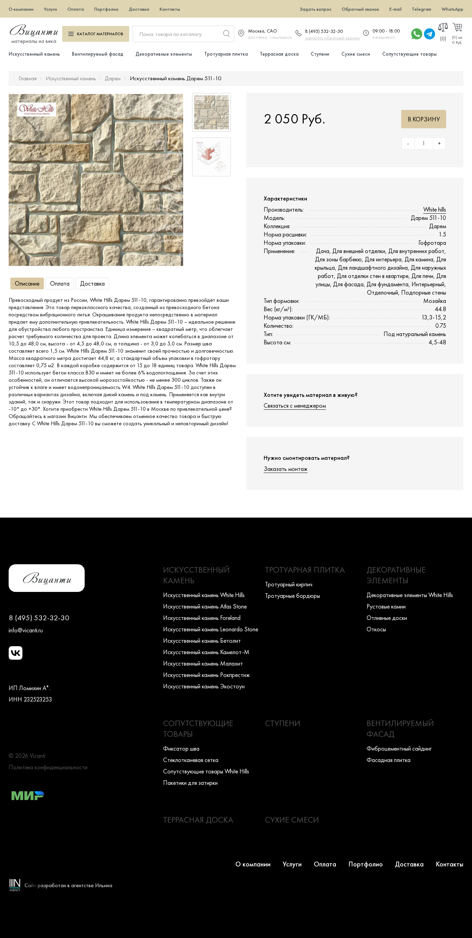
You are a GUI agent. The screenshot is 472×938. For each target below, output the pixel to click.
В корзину (424, 119)
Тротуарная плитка (226, 53)
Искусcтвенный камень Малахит (203, 663)
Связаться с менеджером (295, 405)
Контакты (170, 9)
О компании (21, 9)
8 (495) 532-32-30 (324, 31)
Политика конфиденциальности (48, 767)
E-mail (395, 9)
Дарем (113, 78)
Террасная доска (279, 53)
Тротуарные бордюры (292, 596)
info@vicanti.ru (26, 630)
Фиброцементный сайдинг (399, 748)
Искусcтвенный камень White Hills (204, 595)
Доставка (139, 9)
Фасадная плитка (388, 760)
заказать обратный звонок (332, 38)
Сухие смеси (355, 53)
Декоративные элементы (163, 53)
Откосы (376, 629)
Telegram (421, 9)
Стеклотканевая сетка (190, 760)
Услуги (50, 9)
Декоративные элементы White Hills (410, 595)
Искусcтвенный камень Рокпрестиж (206, 675)
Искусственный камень (34, 53)
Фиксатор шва (181, 748)
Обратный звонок (360, 9)
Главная (28, 78)
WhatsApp (452, 9)
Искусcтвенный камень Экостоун (204, 686)
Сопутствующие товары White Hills (206, 771)
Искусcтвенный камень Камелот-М (206, 652)
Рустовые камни (386, 606)
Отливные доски (387, 618)
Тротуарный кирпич (288, 584)
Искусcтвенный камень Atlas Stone (205, 606)
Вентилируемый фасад (97, 53)
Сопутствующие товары (409, 53)
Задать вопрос (315, 9)
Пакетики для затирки (190, 783)
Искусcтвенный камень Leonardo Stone (210, 629)
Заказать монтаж (286, 469)
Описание (27, 283)
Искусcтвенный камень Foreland (201, 618)
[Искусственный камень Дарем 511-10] (96, 180)
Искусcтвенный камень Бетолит (202, 640)
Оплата (75, 9)
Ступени (320, 53)
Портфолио (106, 9)
